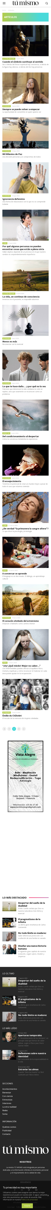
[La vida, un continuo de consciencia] (25, 275)
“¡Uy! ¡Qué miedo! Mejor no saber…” (21, 665)
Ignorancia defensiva (13, 198)
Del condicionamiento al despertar (20, 436)
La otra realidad (9, 58)
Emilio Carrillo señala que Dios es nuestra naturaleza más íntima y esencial (31, 911)
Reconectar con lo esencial (12, 344)
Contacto (6, 1134)
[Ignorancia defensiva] (25, 177)
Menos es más (9, 341)
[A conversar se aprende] (25, 552)
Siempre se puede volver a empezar (21, 109)
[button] (46, 3)
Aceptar (27, 1206)
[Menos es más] (25, 320)
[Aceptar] (48, 1195)
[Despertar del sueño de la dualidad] (9, 906)
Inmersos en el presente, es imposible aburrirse (20, 299)
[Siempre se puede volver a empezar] (25, 88)
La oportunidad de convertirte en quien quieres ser (21, 112)
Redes (5, 570)
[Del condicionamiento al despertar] (25, 415)
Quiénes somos (9, 1127)
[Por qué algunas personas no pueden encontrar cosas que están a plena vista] (25, 225)
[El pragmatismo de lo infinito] (9, 923)
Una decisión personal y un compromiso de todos (21, 157)
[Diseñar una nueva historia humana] (9, 949)
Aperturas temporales (30, 1035)
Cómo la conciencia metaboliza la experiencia (19, 439)
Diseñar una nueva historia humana (32, 947)
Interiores (6, 106)
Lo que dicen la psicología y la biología (17, 531)
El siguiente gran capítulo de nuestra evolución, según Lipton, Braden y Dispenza (32, 954)
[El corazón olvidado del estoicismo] (25, 599)
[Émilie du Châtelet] (25, 694)
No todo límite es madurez (32, 932)
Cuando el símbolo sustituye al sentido (22, 61)
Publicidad (6, 1130)
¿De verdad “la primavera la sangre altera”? (25, 528)
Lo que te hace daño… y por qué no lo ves (24, 386)
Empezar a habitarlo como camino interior (18, 623)
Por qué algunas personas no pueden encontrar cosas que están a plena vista (23, 248)
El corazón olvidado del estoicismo (20, 620)
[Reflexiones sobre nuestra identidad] (9, 1055)
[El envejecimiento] (25, 460)
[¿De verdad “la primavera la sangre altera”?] (25, 507)
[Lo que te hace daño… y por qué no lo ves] (25, 365)
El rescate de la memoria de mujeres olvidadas (20, 718)
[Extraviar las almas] (9, 1071)
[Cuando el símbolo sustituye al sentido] (25, 40)
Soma (5, 243)
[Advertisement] (25, 851)
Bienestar (6, 433)
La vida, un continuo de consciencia (20, 296)
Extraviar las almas (28, 1069)
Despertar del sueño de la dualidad (31, 904)
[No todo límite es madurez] (9, 936)
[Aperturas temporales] (9, 1037)
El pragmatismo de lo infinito (29, 920)
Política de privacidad (29, 1199)
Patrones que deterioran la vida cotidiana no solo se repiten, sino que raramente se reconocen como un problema (22, 391)
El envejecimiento (11, 481)
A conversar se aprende (14, 573)
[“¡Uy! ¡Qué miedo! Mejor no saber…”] (25, 644)
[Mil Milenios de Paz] (25, 132)
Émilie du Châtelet (12, 715)
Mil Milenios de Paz (12, 154)
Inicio (4, 10)
